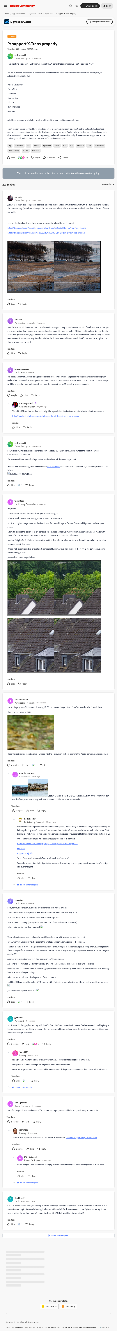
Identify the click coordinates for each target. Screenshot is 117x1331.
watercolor (19, 145)
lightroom (47, 145)
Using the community (14, 1327)
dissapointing (14, 151)
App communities (18, 13)
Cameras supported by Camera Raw (81, 1137)
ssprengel (23, 1129)
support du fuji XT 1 (25, 853)
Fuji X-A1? (21, 848)
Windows (35, 151)
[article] (58, 250)
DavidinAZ (19, 319)
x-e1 (28, 145)
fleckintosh (19, 500)
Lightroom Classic (35, 13)
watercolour (99, 145)
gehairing (18, 900)
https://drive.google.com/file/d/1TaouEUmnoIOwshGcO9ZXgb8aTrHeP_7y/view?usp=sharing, (46, 228)
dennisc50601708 (27, 773)
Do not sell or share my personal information (79, 1327)
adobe (57, 145)
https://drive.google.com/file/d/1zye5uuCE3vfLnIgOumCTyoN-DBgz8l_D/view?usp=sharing (46, 232)
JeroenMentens (21, 699)
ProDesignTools (26, 403)
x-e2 (64, 145)
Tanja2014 (23, 1052)
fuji (10, 145)
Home (7, 13)
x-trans (36, 145)
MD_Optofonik (20, 1102)
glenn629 (18, 1017)
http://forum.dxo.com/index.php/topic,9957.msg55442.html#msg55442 (47, 843)
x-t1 (71, 145)
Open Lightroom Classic (99, 21)
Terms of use (30, 1327)
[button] (5, 6)
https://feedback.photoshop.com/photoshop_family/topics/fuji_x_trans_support (46, 416)
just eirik (18, 197)
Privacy (40, 1327)
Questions (49, 13)
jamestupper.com (22, 369)
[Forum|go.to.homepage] (22, 5)
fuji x (89, 145)
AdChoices (105, 1327)
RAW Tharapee (53, 466)
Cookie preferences (52, 1327)
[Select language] (76, 5)
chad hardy (19, 1197)
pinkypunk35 (20, 55)
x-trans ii (80, 145)
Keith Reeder (29, 818)
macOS (25, 151)
